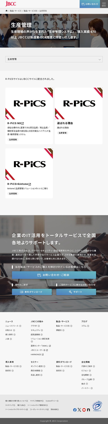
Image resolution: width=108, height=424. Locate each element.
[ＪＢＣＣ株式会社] (10, 3)
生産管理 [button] (12, 59)
